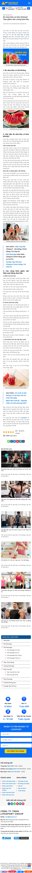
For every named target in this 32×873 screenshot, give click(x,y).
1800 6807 (10, 766)
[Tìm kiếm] (28, 8)
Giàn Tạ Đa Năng (8, 662)
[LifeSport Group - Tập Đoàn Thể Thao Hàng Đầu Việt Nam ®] (10, 3)
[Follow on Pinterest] (17, 803)
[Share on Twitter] (14, 441)
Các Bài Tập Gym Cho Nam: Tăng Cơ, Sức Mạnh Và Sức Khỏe (16, 530)
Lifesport (24, 417)
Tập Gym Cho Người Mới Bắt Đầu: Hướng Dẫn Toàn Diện (16, 500)
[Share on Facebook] (11, 441)
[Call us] (14, 803)
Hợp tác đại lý (22, 788)
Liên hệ (20, 786)
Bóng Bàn (6, 640)
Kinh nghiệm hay (7, 15)
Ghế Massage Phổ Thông (14, 655)
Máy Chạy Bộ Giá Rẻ (12, 674)
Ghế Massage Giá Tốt (13, 652)
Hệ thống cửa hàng (23, 783)
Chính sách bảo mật (8, 795)
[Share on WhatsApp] (8, 441)
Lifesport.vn (22, 23)
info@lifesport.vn (11, 817)
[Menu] (3, 8)
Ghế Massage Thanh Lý (13, 658)
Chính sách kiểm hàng (8, 781)
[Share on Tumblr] (23, 441)
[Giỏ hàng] (29, 3)
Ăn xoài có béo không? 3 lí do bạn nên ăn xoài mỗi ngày (16, 395)
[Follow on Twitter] (11, 803)
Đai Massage (7, 644)
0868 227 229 (12, 771)
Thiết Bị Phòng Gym (9, 682)
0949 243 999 (17, 769)
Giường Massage (8, 666)
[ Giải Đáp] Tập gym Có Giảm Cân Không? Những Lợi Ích (16, 591)
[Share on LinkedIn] (20, 441)
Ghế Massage (11, 254)
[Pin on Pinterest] (17, 441)
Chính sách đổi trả (7, 786)
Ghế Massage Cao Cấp (13, 650)
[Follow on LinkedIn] (20, 803)
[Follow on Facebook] (9, 803)
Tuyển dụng (21, 790)
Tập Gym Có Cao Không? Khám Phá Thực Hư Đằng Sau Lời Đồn (16, 621)
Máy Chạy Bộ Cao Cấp (13, 672)
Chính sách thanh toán (9, 783)
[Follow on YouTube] (23, 803)
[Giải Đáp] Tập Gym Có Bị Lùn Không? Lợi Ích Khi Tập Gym (16, 469)
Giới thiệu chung (23, 781)
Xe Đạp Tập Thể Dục (9, 686)
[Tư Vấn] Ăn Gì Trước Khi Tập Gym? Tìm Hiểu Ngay (15, 560)
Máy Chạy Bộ (20, 247)
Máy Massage (7, 679)
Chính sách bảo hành (8, 792)
